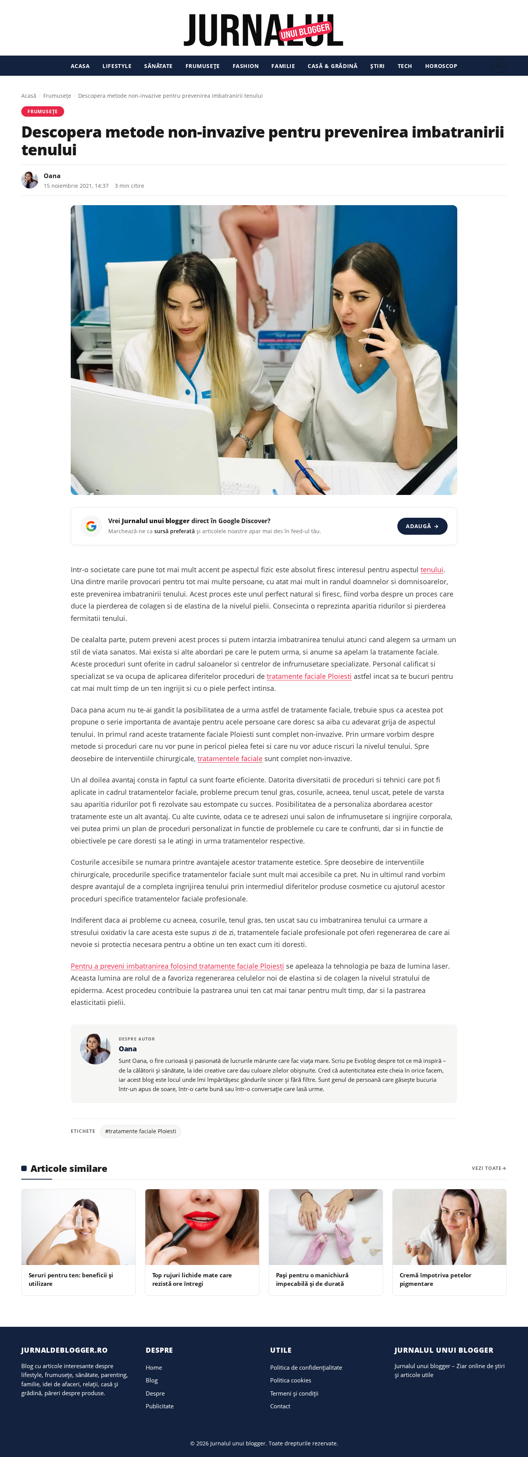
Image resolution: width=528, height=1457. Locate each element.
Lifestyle (116, 65)
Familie (283, 65)
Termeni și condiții (294, 1393)
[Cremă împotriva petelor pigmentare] (449, 1227)
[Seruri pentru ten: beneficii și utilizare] (78, 1227)
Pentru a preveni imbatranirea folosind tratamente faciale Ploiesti (177, 966)
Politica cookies (290, 1380)
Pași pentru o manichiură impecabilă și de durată (312, 1279)
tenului (432, 569)
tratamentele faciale (230, 758)
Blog (152, 1380)
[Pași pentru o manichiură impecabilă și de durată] (326, 1227)
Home (154, 1367)
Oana (52, 176)
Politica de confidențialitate (306, 1367)
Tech (405, 65)
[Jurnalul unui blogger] (264, 29)
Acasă (28, 95)
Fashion (246, 65)
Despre (155, 1393)
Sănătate (158, 65)
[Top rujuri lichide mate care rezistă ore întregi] (202, 1227)
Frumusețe (203, 65)
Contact (280, 1406)
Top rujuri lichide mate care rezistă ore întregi (192, 1279)
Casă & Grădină (333, 65)
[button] (499, 65)
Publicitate (160, 1406)
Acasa (80, 65)
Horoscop (441, 65)
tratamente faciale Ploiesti (309, 676)
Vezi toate (487, 1168)
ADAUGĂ (422, 526)
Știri (377, 65)
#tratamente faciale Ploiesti (140, 1131)
